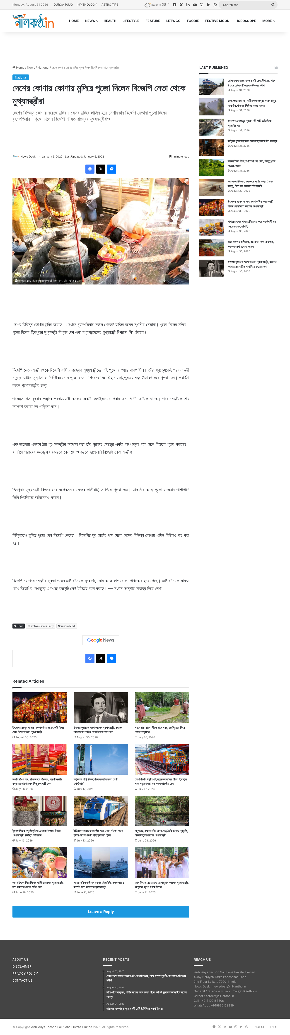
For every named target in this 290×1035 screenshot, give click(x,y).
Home (19, 67)
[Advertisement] (145, 47)
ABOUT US (20, 959)
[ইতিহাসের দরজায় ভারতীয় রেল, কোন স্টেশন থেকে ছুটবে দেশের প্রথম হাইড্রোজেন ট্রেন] (101, 811)
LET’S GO (173, 21)
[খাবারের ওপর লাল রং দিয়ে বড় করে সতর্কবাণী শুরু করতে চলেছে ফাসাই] (211, 227)
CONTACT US (22, 980)
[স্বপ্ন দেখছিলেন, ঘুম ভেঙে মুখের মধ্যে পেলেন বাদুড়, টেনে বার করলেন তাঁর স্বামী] (211, 187)
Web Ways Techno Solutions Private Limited (61, 1027)
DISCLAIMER (21, 966)
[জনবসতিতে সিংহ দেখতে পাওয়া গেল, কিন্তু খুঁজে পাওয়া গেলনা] (211, 167)
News (31, 67)
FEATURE (153, 21)
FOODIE (193, 21)
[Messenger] (111, 169)
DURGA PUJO (63, 4)
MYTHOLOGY (87, 4)
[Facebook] (89, 169)
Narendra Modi (66, 626)
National (43, 67)
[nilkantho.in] (33, 21)
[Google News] (100, 640)
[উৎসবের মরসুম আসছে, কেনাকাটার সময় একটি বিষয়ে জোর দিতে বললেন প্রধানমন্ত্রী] (39, 707)
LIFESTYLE (131, 21)
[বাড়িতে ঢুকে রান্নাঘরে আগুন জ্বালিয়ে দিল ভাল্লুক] (211, 147)
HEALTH (110, 21)
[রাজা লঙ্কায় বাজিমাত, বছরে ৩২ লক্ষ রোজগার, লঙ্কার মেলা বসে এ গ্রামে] (211, 247)
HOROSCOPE (246, 21)
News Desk (28, 156)
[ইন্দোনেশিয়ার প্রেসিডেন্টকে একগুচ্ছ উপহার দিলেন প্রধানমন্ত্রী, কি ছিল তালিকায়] (39, 811)
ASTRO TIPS (110, 4)
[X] (100, 169)
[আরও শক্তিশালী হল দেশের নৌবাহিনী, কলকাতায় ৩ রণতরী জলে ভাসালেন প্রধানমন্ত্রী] (101, 862)
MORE (267, 21)
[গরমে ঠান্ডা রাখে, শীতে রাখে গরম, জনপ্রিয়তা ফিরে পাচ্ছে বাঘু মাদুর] (162, 707)
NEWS (90, 21)
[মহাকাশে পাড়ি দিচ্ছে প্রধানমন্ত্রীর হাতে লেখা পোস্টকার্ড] (101, 759)
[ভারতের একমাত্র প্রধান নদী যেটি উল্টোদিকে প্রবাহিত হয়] (211, 127)
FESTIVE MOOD (217, 21)
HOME (74, 21)
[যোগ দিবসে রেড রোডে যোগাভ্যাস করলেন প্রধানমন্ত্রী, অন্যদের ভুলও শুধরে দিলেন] (162, 862)
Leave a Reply (101, 911)
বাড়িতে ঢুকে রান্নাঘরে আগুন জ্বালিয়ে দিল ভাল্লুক (252, 141)
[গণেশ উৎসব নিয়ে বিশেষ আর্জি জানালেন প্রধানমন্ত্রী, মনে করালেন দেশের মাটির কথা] (39, 862)
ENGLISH (259, 1027)
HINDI (272, 1027)
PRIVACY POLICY (25, 973)
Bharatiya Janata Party (40, 626)
